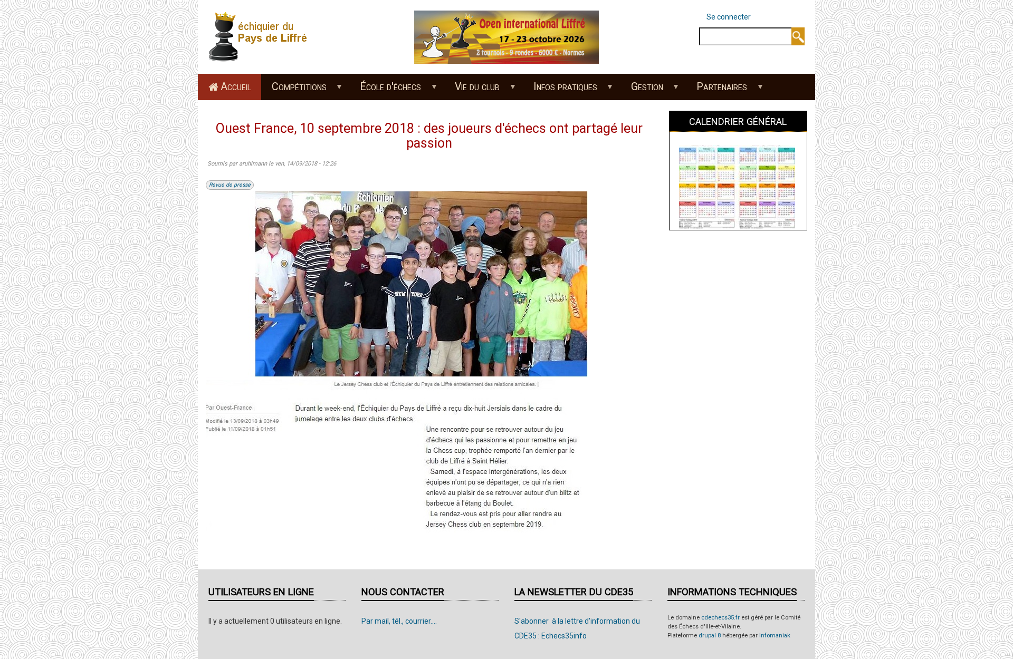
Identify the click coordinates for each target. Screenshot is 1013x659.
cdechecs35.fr (720, 617)
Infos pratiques (560, 90)
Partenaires (717, 90)
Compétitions (294, 90)
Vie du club (472, 90)
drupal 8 (710, 635)
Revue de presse (230, 184)
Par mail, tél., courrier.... (399, 621)
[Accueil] (261, 36)
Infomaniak (774, 635)
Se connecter (728, 17)
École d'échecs (386, 90)
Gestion (641, 90)
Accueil (236, 87)
